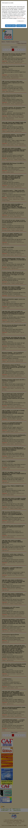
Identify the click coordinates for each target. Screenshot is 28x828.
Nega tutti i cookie (10, 25)
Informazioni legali (21, 18)
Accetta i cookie (21, 25)
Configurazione (20, 21)
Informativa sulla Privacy (16, 16)
